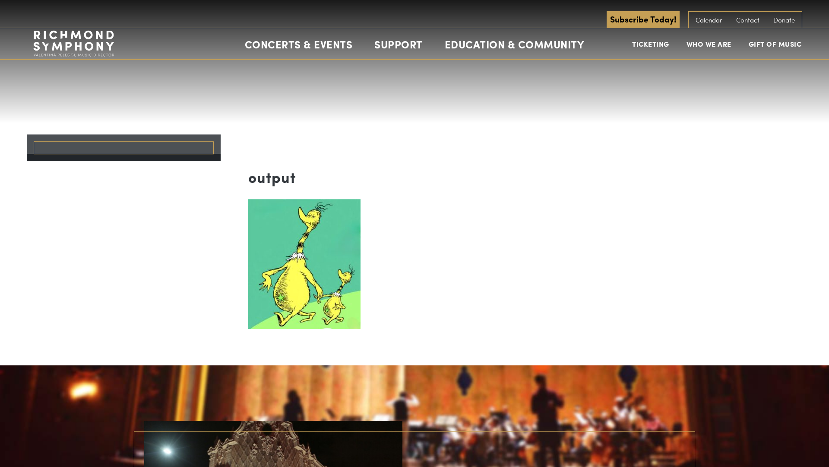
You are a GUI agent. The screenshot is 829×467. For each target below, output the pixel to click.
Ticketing (650, 44)
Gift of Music (775, 44)
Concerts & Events (299, 44)
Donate (784, 20)
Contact (747, 20)
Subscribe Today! (643, 19)
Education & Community (515, 44)
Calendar (709, 20)
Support (398, 44)
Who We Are (709, 44)
